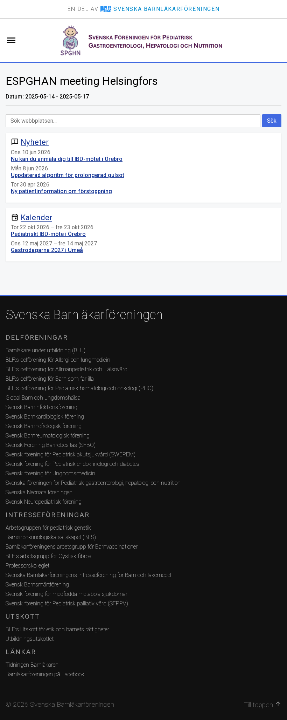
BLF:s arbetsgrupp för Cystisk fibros (48, 556)
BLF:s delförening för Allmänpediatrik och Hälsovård (66, 369)
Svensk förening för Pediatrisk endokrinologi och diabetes (72, 464)
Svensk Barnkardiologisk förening (45, 416)
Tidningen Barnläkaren (32, 664)
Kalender (36, 217)
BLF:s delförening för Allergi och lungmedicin (58, 359)
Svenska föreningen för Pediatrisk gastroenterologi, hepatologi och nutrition (93, 483)
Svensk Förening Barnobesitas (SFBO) (51, 445)
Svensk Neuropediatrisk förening (44, 501)
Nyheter (35, 142)
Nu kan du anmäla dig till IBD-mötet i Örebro (66, 159)
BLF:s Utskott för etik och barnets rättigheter (57, 629)
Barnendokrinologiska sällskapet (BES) (51, 537)
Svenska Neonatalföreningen (39, 492)
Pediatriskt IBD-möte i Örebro (48, 234)
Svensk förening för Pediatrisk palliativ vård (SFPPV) (67, 603)
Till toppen (262, 704)
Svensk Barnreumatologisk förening (48, 435)
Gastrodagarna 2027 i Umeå (47, 250)
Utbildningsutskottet (30, 639)
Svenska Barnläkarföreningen (84, 314)
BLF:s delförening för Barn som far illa (50, 378)
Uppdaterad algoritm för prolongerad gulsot (67, 175)
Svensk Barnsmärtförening (37, 584)
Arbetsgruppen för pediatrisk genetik (48, 527)
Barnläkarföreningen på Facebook (45, 674)
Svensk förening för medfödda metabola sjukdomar (66, 594)
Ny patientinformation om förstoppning (61, 191)
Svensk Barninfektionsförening (41, 407)
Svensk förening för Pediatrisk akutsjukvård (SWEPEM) (70, 454)
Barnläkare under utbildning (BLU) (45, 350)
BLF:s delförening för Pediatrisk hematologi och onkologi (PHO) (79, 388)
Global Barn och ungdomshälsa (43, 397)
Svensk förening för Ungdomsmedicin (50, 473)
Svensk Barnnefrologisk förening (44, 426)
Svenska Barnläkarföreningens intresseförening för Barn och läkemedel (88, 575)
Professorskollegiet (27, 565)
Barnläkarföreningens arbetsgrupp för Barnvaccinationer (72, 546)
